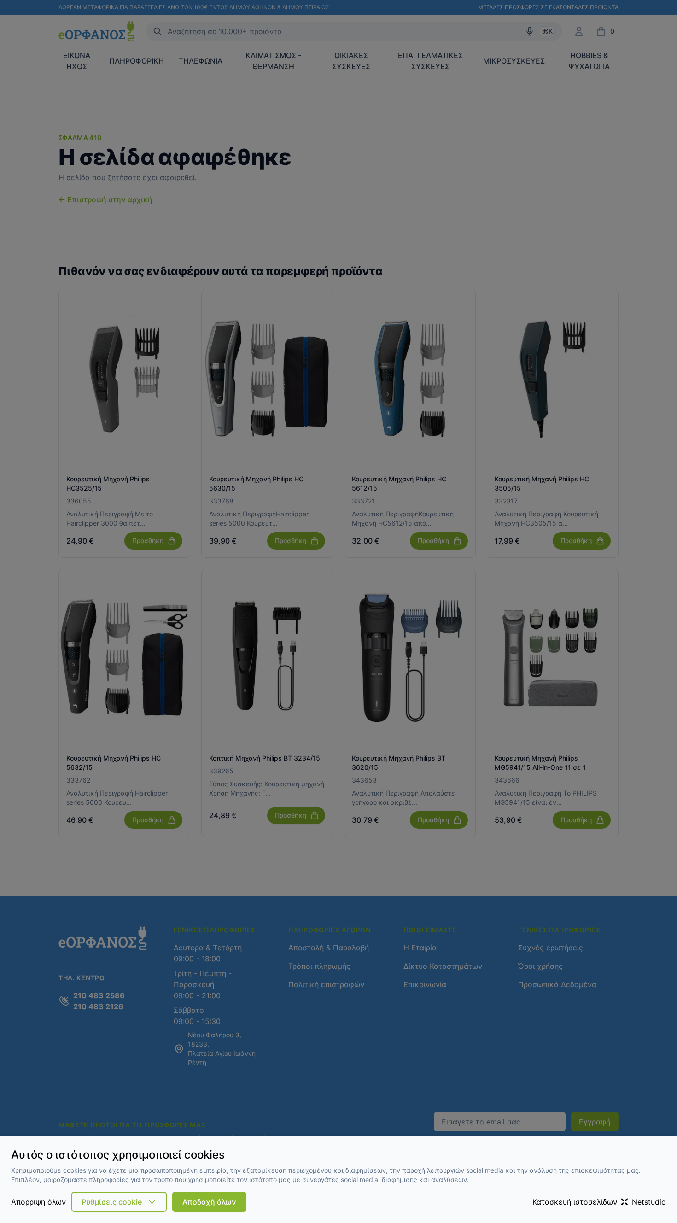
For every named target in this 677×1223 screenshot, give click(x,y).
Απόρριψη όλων (38, 1201)
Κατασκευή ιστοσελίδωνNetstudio (599, 1201)
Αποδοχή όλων (209, 1201)
